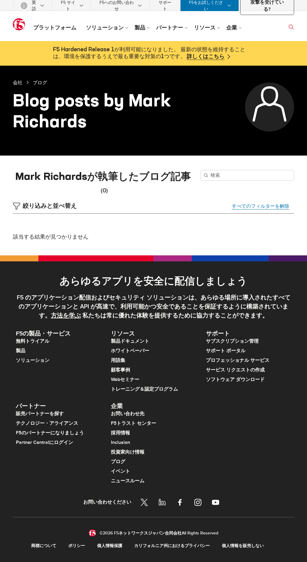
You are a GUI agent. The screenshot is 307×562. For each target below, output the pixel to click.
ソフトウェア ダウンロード (235, 379)
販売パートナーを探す (40, 414)
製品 (20, 351)
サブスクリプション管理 (232, 341)
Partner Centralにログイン (44, 442)
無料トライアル (32, 341)
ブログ (40, 82)
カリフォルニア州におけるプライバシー (172, 545)
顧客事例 (120, 370)
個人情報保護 (109, 545)
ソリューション (32, 360)
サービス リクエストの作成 (235, 370)
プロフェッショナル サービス (238, 360)
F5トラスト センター (133, 423)
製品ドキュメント (130, 341)
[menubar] (153, 5)
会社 (17, 82)
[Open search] (291, 27)
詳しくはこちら (206, 56)
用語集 (118, 360)
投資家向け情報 (128, 452)
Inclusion (120, 442)
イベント (120, 471)
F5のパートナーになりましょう (50, 433)
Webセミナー (125, 379)
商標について (43, 545)
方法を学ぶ (66, 315)
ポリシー (76, 545)
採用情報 (120, 433)
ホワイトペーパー (130, 351)
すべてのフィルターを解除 (260, 206)
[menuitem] (32, 5)
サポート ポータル (226, 351)
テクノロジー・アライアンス (47, 423)
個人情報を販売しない (243, 545)
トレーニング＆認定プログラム (144, 389)
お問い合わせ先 (128, 414)
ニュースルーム (128, 481)
